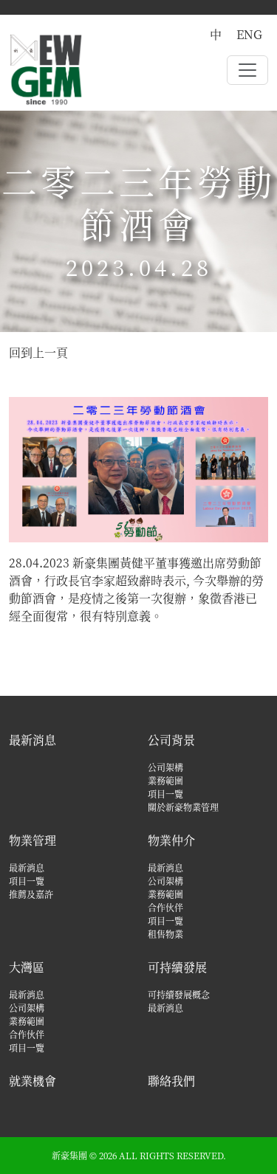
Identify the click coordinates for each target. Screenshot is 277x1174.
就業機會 (32, 1080)
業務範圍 (165, 780)
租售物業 (165, 934)
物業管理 (32, 840)
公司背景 (171, 739)
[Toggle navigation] (247, 70)
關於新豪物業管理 (183, 807)
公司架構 (165, 767)
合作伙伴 (165, 907)
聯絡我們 (171, 1080)
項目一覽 (165, 793)
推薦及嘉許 (31, 894)
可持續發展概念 (179, 994)
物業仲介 (171, 840)
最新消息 (32, 739)
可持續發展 (177, 967)
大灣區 (26, 967)
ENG (249, 34)
